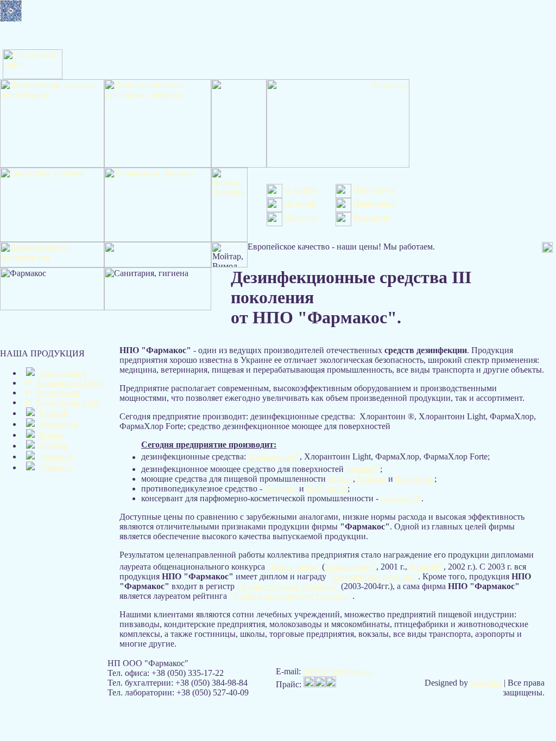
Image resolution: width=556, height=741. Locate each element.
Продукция (374, 188)
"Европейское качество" (373, 576)
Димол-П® (401, 498)
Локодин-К (327, 488)
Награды (300, 216)
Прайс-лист (374, 202)
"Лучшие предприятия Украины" (290, 596)
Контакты (371, 216)
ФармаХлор (58, 392)
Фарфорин (58, 424)
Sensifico (486, 682)
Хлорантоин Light (69, 382)
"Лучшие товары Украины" (288, 586)
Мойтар (53, 445)
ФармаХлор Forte (68, 402)
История (299, 202)
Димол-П (56, 456)
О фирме (300, 188)
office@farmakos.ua (337, 671)
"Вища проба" (294, 566)
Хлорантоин (62, 373)
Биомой (53, 413)
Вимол (51, 434)
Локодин (55, 467)
